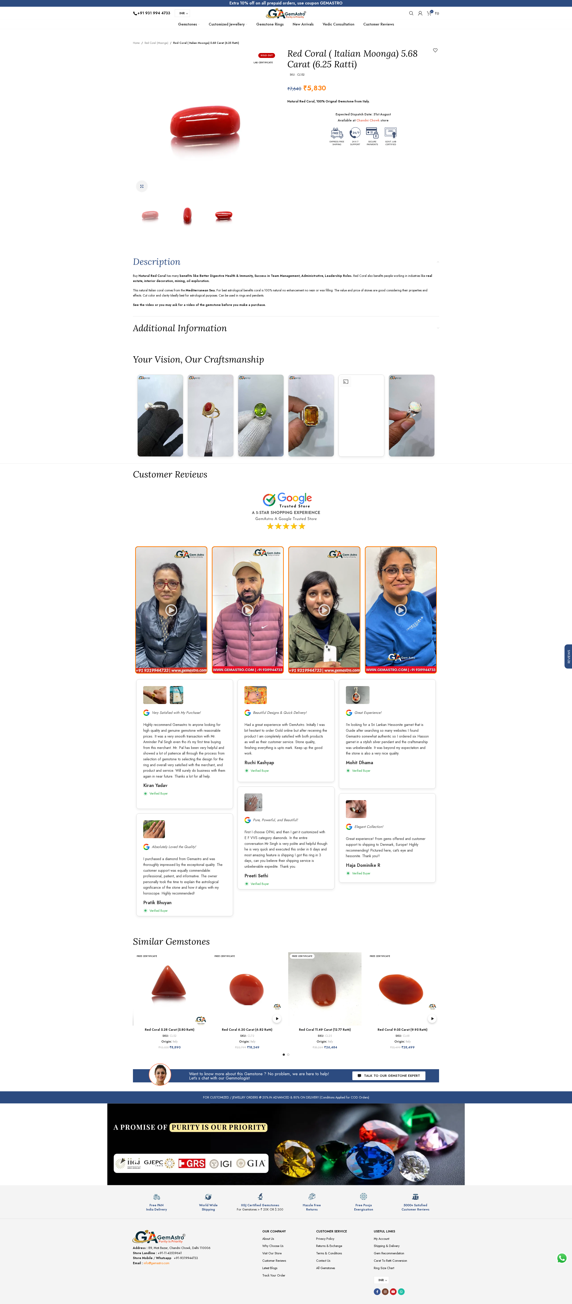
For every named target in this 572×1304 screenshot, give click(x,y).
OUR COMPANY (274, 1231)
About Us (268, 1238)
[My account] (420, 13)
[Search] (411, 13)
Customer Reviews (274, 1260)
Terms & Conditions (329, 1253)
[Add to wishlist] (435, 50)
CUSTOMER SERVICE (331, 1231)
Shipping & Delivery (387, 1246)
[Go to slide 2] (288, 1055)
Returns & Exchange (329, 1246)
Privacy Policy (325, 1238)
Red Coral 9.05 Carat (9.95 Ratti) (402, 1029)
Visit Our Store (272, 1253)
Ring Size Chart (384, 1268)
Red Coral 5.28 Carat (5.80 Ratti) (169, 1029)
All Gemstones (325, 1268)
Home (136, 43)
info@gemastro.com (156, 1263)
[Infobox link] (156, 1202)
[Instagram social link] (385, 1291)
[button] (171, 610)
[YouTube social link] (393, 1291)
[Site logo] (286, 13)
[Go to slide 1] (284, 1055)
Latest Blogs (269, 1268)
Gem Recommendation (389, 1253)
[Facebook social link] (377, 1291)
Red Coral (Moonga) (156, 43)
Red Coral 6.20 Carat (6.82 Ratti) (247, 1029)
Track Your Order (273, 1275)
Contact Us (323, 1260)
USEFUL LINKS (384, 1231)
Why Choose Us (272, 1246)
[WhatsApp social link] (401, 1291)
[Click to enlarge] (141, 186)
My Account (381, 1238)
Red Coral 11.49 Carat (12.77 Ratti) (325, 1029)
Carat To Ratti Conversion (390, 1260)
